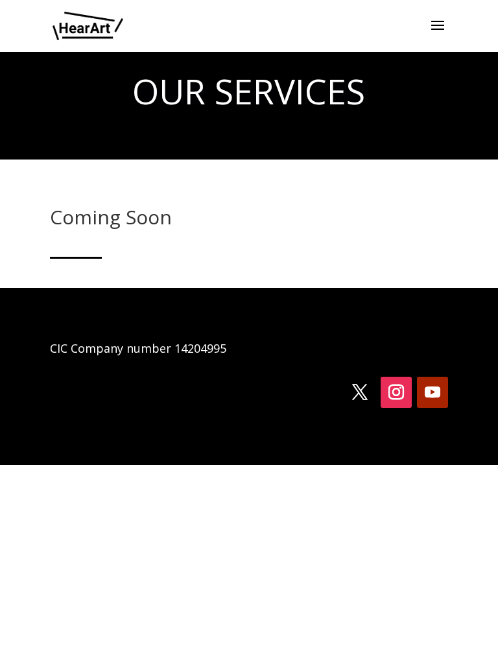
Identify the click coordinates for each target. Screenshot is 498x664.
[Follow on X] (359, 392)
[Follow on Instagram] (396, 392)
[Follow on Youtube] (432, 392)
